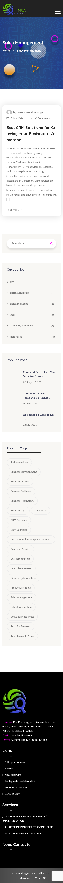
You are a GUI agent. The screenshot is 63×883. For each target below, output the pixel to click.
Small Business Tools (22, 616)
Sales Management (29, 50)
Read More (12, 209)
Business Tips (18, 510)
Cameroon (41, 510)
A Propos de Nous (15, 762)
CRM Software (19, 520)
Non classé (16, 336)
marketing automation (22, 325)
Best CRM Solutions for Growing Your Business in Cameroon (31, 133)
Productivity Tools (21, 587)
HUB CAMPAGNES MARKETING (23, 833)
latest (13, 314)
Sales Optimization (21, 606)
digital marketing (19, 303)
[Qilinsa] (14, 9)
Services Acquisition (16, 787)
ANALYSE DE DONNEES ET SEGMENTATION (30, 827)
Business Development (24, 471)
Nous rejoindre (13, 774)
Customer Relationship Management (31, 539)
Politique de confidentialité (20, 781)
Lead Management (21, 568)
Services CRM (12, 793)
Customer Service (20, 549)
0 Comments (41, 118)
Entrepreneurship (20, 558)
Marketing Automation (23, 578)
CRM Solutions (19, 529)
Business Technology (22, 500)
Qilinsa (48, 873)
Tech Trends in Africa (22, 635)
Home (6, 50)
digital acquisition (19, 292)
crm (12, 281)
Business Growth (20, 481)
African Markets (19, 462)
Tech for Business (21, 626)
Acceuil (9, 768)
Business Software (21, 491)
